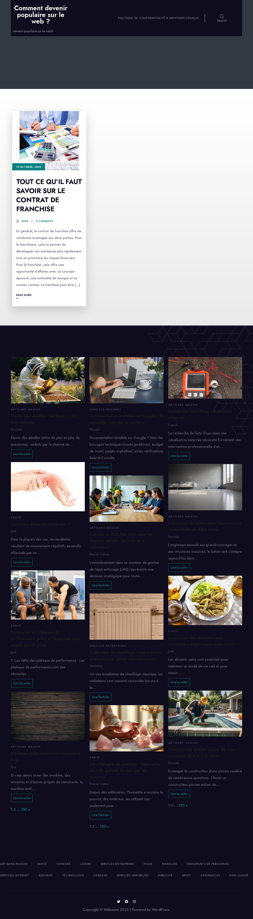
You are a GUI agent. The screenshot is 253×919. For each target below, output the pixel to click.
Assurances (210, 875)
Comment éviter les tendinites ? (40, 524)
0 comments (44, 221)
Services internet (105, 409)
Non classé (238, 875)
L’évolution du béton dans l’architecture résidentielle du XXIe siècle (205, 526)
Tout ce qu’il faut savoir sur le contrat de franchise (49, 195)
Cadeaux (100, 875)
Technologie (73, 875)
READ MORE (23, 295)
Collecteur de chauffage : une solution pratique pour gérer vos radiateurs (125, 655)
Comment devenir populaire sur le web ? (40, 15)
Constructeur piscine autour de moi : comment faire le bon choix (202, 752)
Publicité (165, 875)
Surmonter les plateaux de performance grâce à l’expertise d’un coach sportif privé (45, 638)
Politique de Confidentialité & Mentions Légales (158, 18)
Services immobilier (132, 875)
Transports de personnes (207, 864)
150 (24, 809)
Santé (16, 517)
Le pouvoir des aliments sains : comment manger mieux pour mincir (201, 641)
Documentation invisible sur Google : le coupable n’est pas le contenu (126, 419)
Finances (169, 864)
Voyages (63, 864)
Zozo (24, 221)
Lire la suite (21, 454)
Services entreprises (108, 646)
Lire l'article (100, 467)
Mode (148, 864)
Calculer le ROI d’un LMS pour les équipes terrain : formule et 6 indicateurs (121, 540)
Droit (186, 875)
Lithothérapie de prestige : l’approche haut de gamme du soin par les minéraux (125, 770)
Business (46, 875)
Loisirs (85, 864)
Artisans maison (26, 409)
